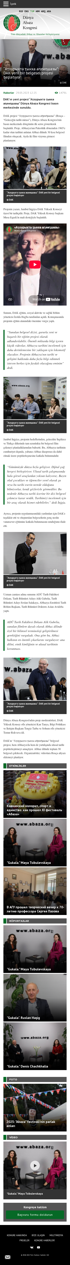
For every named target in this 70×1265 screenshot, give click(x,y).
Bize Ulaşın (38, 1235)
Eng (26, 11)
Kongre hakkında (17, 1235)
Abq (43, 11)
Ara (49, 11)
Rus (21, 11)
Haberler (8, 92)
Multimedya (56, 1235)
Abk (38, 11)
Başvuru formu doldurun (35, 1215)
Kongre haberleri (44, 1240)
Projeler (24, 1240)
